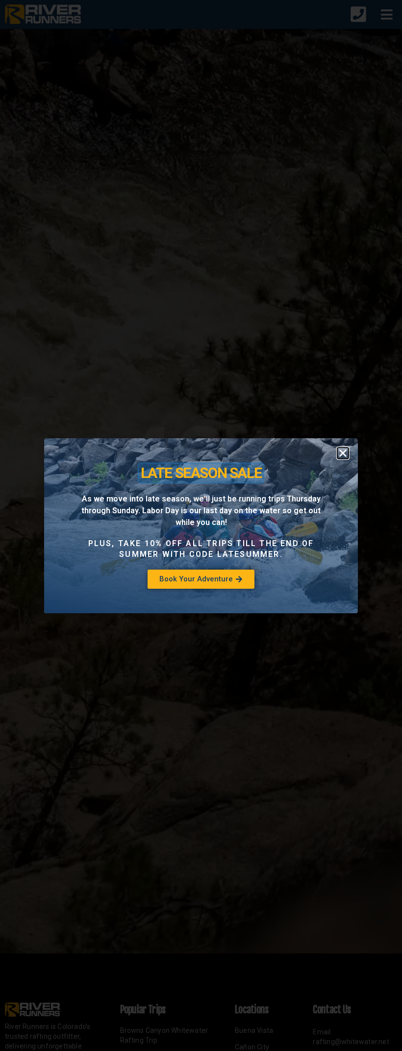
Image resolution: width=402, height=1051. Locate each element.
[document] (201, 525)
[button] (343, 453)
